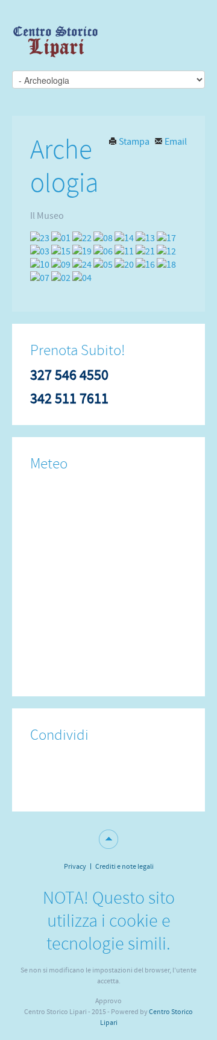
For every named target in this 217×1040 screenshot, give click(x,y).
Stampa (134, 141)
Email (175, 141)
